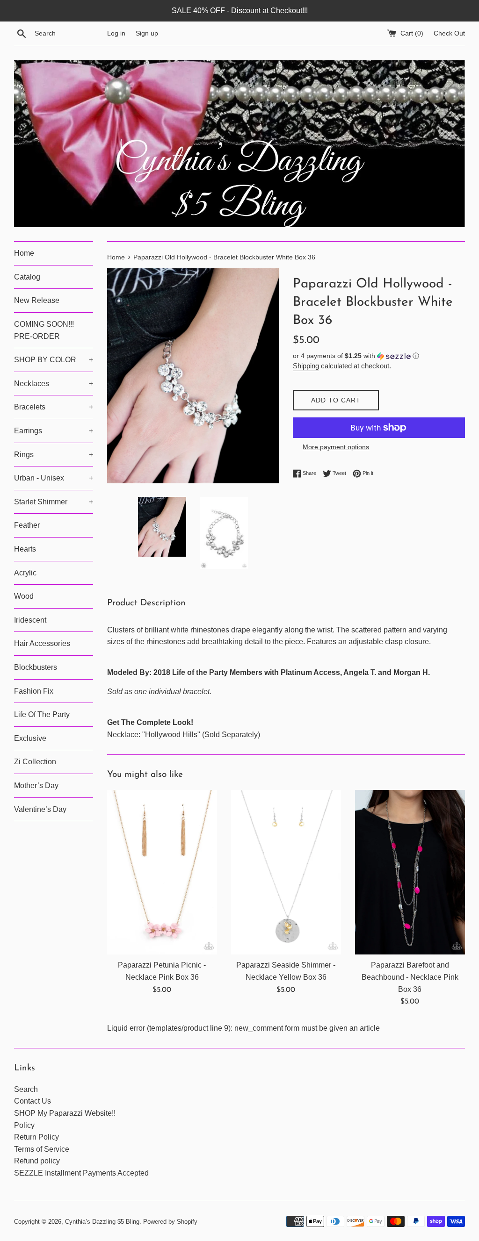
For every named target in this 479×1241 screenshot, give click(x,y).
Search (26, 1089)
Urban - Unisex (53, 478)
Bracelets (53, 407)
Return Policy (36, 1137)
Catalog (27, 277)
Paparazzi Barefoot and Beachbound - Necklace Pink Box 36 (410, 977)
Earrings (53, 431)
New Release (36, 300)
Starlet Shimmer (53, 502)
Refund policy (37, 1161)
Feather (27, 525)
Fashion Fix (33, 691)
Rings (53, 455)
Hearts (25, 549)
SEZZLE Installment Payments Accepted (81, 1173)
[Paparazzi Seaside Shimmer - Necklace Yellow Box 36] (286, 872)
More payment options (336, 447)
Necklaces (53, 383)
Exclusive (30, 738)
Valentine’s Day (40, 809)
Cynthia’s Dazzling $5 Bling (102, 1221)
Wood (24, 596)
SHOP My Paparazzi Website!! (65, 1113)
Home (24, 253)
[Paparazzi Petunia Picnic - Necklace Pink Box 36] (162, 872)
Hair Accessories (42, 643)
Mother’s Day (36, 785)
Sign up (147, 33)
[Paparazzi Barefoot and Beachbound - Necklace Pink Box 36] (410, 872)
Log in (116, 33)
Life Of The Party (42, 714)
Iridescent (30, 620)
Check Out (449, 33)
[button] (379, 355)
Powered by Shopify (170, 1221)
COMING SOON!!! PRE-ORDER (44, 330)
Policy (24, 1125)
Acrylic (25, 573)
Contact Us (32, 1101)
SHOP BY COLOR (53, 360)
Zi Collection (35, 762)
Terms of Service (41, 1149)
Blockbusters (35, 667)
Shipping (306, 366)
